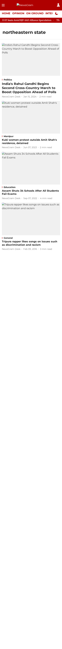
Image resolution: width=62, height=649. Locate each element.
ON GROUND (35, 13)
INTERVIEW (53, 13)
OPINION (18, 13)
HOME (6, 13)
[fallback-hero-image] (31, 59)
